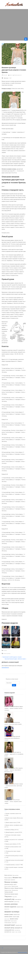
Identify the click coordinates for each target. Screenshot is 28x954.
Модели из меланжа (7, 886)
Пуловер (5, 650)
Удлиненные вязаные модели (11, 894)
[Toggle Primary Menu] (25, 39)
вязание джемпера (11, 904)
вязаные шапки (14, 922)
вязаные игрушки (14, 920)
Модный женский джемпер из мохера (14, 855)
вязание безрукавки (9, 901)
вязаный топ (18, 928)
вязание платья (20, 906)
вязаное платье (14, 919)
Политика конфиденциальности (14, 947)
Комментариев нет (18, 75)
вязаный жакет (9, 925)
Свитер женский (8, 892)
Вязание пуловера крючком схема (13, 846)
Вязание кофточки (8, 877)
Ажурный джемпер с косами (12, 864)
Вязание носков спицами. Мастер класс (14, 818)
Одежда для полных (7, 890)
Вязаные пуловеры (10, 882)
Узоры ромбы (14, 896)
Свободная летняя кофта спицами (13, 835)
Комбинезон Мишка (10, 829)
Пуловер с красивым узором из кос (13, 813)
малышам (13, 931)
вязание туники (8, 914)
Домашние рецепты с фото (10, 884)
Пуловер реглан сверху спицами (13, 851)
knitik (11, 75)
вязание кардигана (10, 907)
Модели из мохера (15, 886)
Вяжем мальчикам (15, 875)
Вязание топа (17, 877)
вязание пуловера (6, 653)
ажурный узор (9, 899)
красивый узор (7, 931)
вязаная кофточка (18, 899)
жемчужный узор (17, 930)
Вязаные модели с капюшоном (9, 879)
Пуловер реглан (15, 890)
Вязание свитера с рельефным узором (14, 825)
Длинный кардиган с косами (12, 832)
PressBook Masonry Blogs (22, 952)
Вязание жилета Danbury (11, 844)
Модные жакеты (19, 888)
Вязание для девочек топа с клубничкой (14, 839)
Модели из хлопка (9, 888)
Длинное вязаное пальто (11, 822)
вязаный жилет (19, 925)
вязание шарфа (16, 916)
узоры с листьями (18, 931)
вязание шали (17, 914)
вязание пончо (6, 908)
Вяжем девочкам (8, 875)
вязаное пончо (7, 920)
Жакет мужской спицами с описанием (14, 867)
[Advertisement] (14, 23)
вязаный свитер (9, 928)
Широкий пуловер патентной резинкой (14, 860)
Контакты (5, 947)
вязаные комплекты (7, 922)
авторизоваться (5, 667)
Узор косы (8, 896)
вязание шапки (8, 916)
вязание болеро (16, 901)
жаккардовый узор (9, 930)
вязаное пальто (6, 918)
